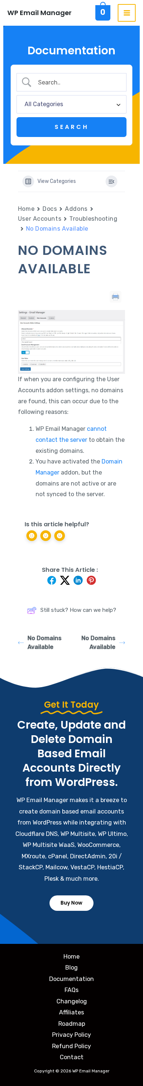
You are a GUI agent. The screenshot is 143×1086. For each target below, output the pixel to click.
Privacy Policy (71, 1034)
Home (26, 208)
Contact (72, 1057)
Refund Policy (71, 1046)
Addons (76, 208)
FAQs (71, 989)
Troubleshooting (93, 218)
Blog (71, 967)
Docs (50, 208)
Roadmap (71, 1023)
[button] (72, 903)
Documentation (71, 978)
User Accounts (39, 218)
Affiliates (71, 1012)
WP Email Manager (39, 12)
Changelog (71, 1001)
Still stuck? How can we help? (78, 610)
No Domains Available (44, 642)
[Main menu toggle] (127, 13)
